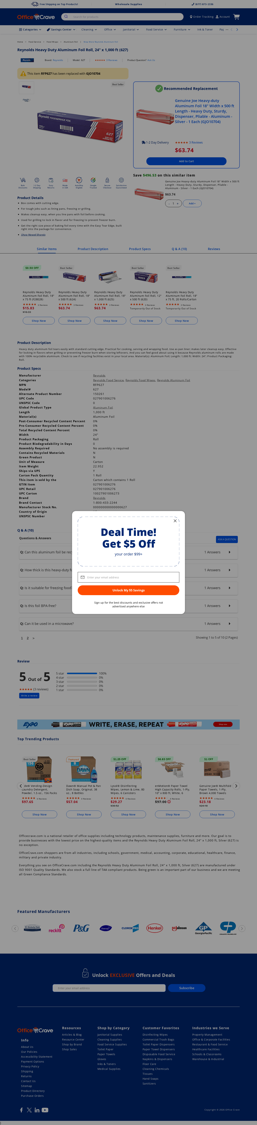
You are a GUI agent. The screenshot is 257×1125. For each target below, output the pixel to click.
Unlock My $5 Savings (129, 590)
